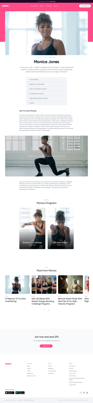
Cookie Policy (72, 384)
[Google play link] (20, 392)
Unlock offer (52, 1)
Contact (71, 368)
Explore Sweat (34, 6)
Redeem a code (31, 375)
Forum (28, 371)
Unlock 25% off (85, 6)
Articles (42, 6)
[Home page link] (5, 6)
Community (49, 6)
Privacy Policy (7, 400)
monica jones (52, 57)
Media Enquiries (73, 371)
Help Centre (72, 366)
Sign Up (29, 368)
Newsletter (30, 373)
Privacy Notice (72, 375)
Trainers (45, 57)
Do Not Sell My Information (75, 382)
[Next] (48, 310)
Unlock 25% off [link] (46, 346)
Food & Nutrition (52, 371)
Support (56, 6)
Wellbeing (50, 368)
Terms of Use (72, 373)
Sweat (39, 57)
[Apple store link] (9, 392)
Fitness (50, 366)
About (28, 366)
